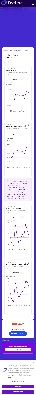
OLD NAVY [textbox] (17, 349)
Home (6, 50)
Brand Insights (15, 50)
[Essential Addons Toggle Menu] (32, 4)
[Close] (34, 362)
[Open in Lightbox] (28, 69)
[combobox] (18, 349)
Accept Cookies (18, 391)
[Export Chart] (24, 69)
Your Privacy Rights (18, 381)
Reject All (18, 386)
